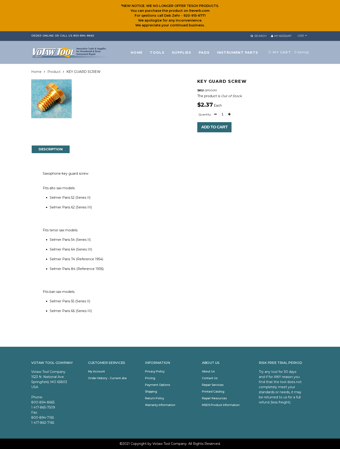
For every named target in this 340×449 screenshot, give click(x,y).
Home (36, 72)
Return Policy (154, 398)
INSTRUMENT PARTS (237, 52)
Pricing (150, 378)
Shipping (151, 391)
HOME (137, 52)
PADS (204, 52)
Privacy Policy (155, 371)
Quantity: (205, 114)
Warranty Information (160, 405)
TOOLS (157, 52)
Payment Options (157, 385)
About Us (208, 371)
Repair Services (212, 385)
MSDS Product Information (221, 405)
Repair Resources (214, 398)
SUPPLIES (181, 52)
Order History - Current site (107, 378)
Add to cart (214, 127)
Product (54, 72)
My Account (96, 371)
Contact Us (209, 378)
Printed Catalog (213, 391)
